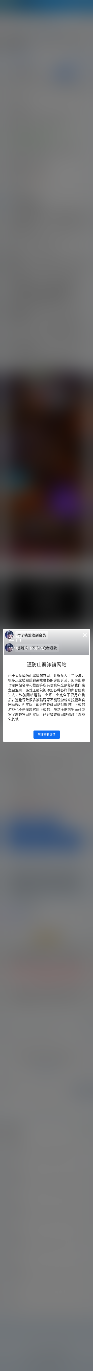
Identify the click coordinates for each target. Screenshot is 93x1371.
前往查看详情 (47, 734)
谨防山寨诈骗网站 (46, 665)
